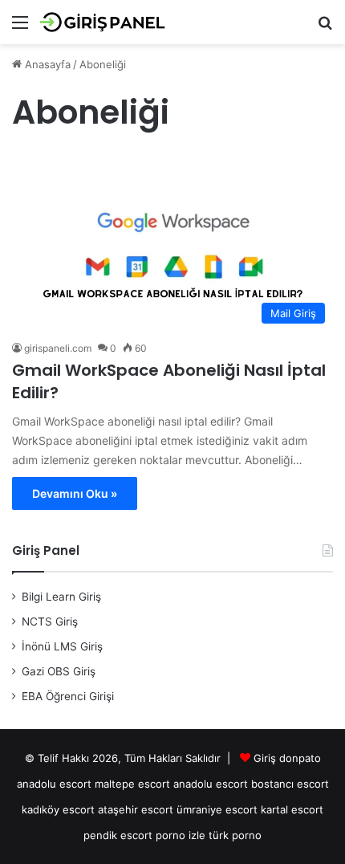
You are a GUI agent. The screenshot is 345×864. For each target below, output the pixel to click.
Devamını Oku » (74, 493)
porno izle (180, 835)
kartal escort (292, 809)
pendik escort (117, 835)
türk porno (235, 835)
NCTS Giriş (50, 621)
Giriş (265, 758)
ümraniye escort (217, 809)
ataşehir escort (135, 809)
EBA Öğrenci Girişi (68, 696)
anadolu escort (54, 783)
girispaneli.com (57, 348)
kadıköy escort (58, 809)
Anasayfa (46, 64)
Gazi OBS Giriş (58, 671)
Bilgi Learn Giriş (61, 596)
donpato (300, 758)
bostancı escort (290, 783)
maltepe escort (132, 783)
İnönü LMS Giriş (62, 646)
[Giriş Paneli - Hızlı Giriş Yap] (104, 22)
